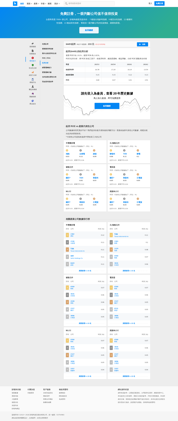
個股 (22, 4)
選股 (28, 4)
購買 (49, 4)
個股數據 (15, 393)
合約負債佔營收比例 (49, 77)
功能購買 (30, 393)
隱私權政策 (63, 396)
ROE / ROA (46, 58)
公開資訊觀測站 (134, 393)
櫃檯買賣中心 (158, 393)
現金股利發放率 (47, 82)
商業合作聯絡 (48, 399)
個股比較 (15, 402)
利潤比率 (45, 44)
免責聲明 (62, 399)
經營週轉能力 (47, 67)
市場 (42, 4)
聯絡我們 (46, 396)
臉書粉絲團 (47, 402)
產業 (35, 4)
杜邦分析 (45, 63)
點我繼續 (89, 30)
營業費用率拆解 (47, 49)
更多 (56, 4)
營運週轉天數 (47, 72)
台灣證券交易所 (146, 393)
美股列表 (15, 405)
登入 (150, 3)
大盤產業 (15, 399)
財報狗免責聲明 (149, 402)
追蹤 (143, 44)
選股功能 (15, 396)
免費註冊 (159, 3)
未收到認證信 (48, 393)
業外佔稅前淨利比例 (49, 53)
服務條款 (62, 393)
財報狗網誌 (16, 408)
